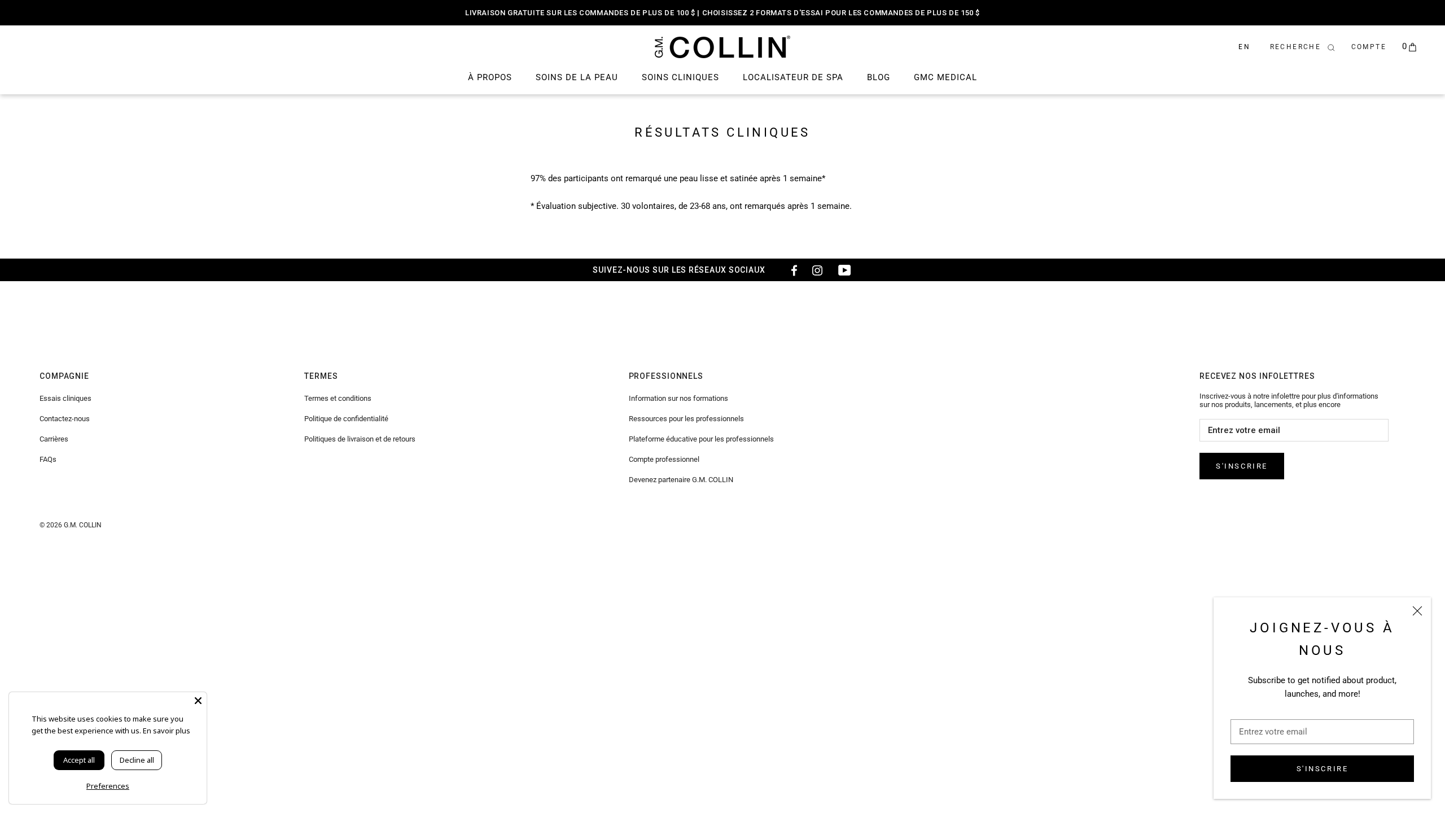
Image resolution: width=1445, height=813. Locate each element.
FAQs (48, 459)
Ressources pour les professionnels (686, 418)
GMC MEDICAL (945, 77)
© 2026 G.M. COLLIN (71, 525)
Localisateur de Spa (793, 77)
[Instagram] (817, 269)
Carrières (54, 439)
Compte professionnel (664, 459)
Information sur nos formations (678, 398)
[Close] (198, 700)
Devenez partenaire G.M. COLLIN (681, 479)
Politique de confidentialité (346, 418)
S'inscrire (1322, 768)
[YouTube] (844, 269)
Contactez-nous (65, 418)
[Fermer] (1417, 611)
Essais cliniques (65, 398)
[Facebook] (790, 269)
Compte (1368, 47)
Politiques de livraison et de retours (359, 439)
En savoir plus (166, 730)
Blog (878, 77)
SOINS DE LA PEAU (577, 77)
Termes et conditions (337, 398)
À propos (490, 77)
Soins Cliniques (680, 77)
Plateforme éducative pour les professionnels (701, 439)
